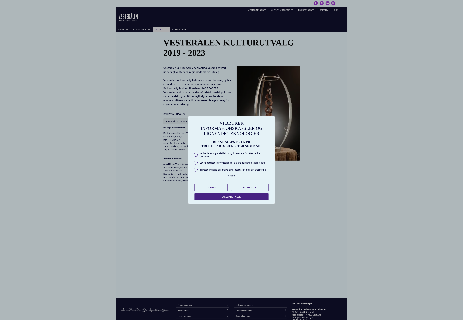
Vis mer (231, 175)
